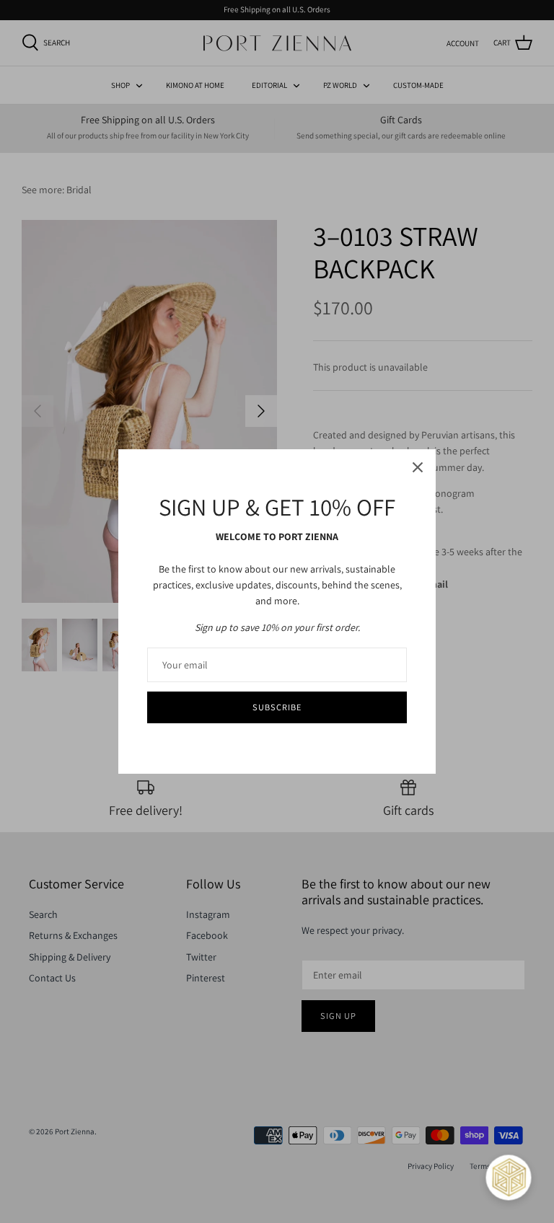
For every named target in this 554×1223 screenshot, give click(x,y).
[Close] (418, 467)
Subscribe (277, 707)
